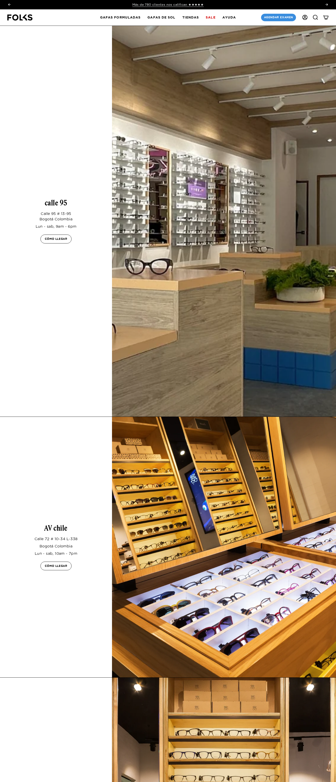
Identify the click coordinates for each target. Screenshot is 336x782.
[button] (120, 17)
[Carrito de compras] (326, 17)
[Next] (327, 5)
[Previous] (9, 5)
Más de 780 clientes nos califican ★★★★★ (168, 4)
